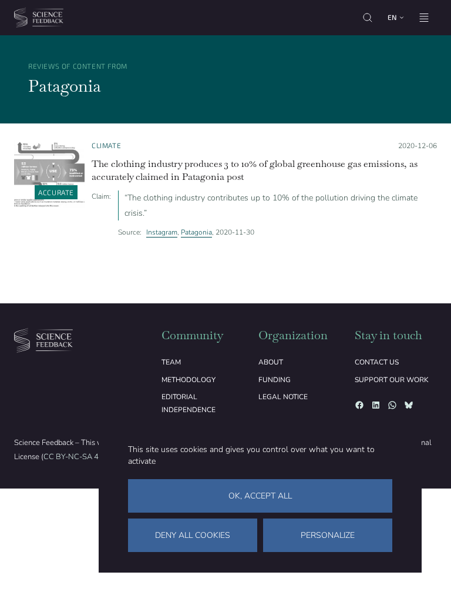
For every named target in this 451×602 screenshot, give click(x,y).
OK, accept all (260, 495)
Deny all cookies (192, 535)
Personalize (328, 535)
